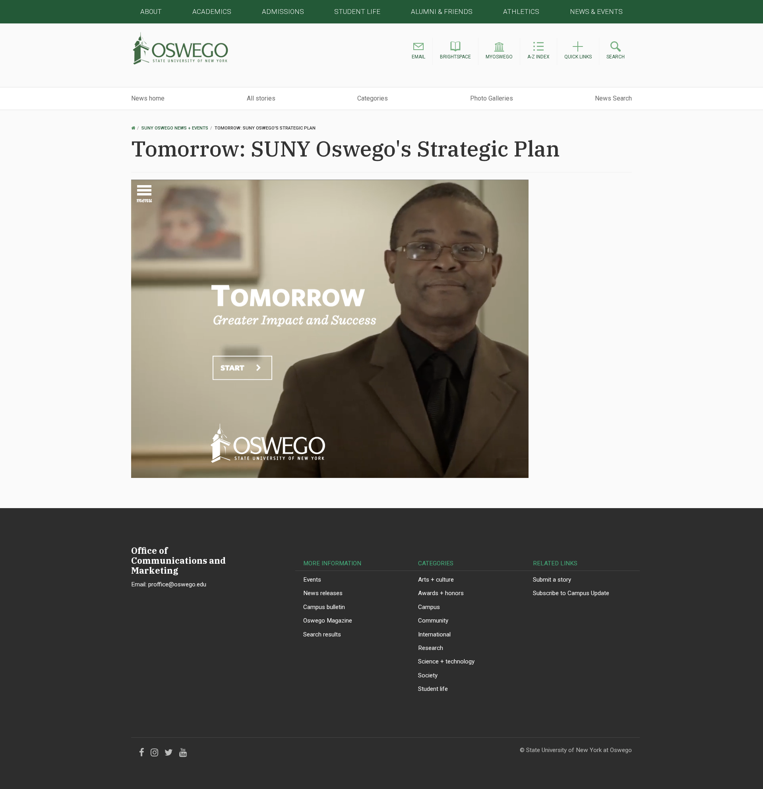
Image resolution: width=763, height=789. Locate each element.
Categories (372, 98)
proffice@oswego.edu (177, 584)
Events (312, 579)
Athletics (521, 11)
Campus (429, 607)
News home (148, 98)
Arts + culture (436, 579)
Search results (322, 634)
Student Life (357, 11)
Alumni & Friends (442, 11)
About (151, 11)
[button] (418, 52)
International (434, 634)
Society (428, 675)
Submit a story (552, 579)
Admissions (283, 11)
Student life (433, 688)
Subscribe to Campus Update (571, 593)
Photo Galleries (491, 98)
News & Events (596, 11)
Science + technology (446, 661)
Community (433, 620)
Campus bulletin (324, 607)
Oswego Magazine (327, 620)
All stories (261, 98)
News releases (323, 593)
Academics (211, 11)
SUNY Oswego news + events (174, 128)
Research (430, 648)
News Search (613, 98)
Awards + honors (441, 593)
